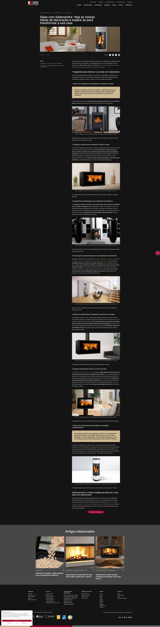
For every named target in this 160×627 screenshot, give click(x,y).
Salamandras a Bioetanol (69, 604)
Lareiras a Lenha (49, 593)
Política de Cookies (118, 612)
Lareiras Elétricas (49, 598)
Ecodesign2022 (121, 595)
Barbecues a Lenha (86, 595)
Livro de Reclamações (127, 612)
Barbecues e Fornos (87, 591)
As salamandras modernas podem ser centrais (83, 372)
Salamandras (98, 5)
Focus (101, 593)
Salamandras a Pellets (68, 602)
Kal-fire (101, 595)
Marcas (121, 5)
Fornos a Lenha (85, 596)
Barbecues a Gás (85, 593)
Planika (101, 596)
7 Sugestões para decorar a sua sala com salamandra (51, 63)
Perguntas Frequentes (122, 598)
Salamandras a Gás (68, 601)
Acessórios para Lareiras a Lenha (53, 602)
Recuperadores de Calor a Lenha (71, 596)
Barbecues (107, 5)
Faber (101, 598)
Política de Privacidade (108, 612)
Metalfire (101, 601)
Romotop (101, 607)
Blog (118, 596)
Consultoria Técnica (110, 2)
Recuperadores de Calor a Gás (70, 598)
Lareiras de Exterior (50, 599)
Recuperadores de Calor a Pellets (71, 595)
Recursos (120, 591)
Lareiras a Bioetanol (50, 596)
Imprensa (30, 598)
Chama (101, 602)
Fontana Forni (102, 605)
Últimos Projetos (31, 596)
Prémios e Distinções (32, 599)
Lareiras (79, 5)
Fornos (114, 5)
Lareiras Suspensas (50, 601)
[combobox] (93, 2)
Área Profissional (121, 2)
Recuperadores (88, 5)
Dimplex (101, 599)
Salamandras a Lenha (68, 599)
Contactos (129, 2)
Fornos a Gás (84, 598)
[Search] (93, 2)
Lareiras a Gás (49, 595)
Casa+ (119, 593)
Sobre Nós (101, 2)
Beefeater (102, 604)
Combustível (128, 5)
